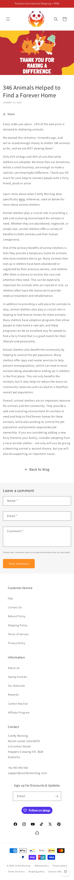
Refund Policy (16, 616)
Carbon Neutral (18, 703)
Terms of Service (18, 634)
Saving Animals (17, 677)
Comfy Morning (23, 865)
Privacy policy (59, 865)
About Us (14, 668)
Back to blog (39, 469)
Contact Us (15, 607)
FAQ (10, 598)
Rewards (13, 694)
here (22, 199)
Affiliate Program (19, 712)
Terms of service (16, 871)
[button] (8, 19)
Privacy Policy (16, 643)
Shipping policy (36, 871)
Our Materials (16, 685)
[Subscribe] (56, 796)
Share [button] (11, 114)
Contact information (59, 871)
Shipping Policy (17, 625)
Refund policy (42, 865)
